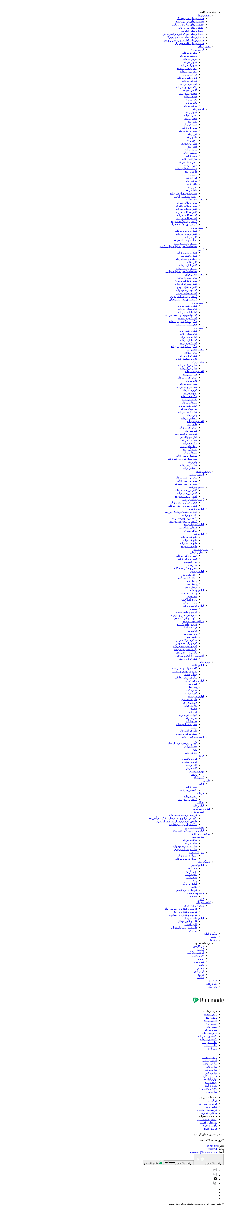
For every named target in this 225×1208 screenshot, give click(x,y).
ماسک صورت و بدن (186, 652)
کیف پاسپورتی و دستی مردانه (181, 315)
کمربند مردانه (190, 374)
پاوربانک (193, 930)
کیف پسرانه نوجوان (186, 290)
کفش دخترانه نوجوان (186, 287)
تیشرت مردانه (189, 52)
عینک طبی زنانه (188, 446)
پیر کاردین (198, 946)
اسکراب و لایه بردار (186, 640)
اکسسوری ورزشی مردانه (183, 521)
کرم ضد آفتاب (189, 627)
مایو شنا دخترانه (188, 543)
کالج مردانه (191, 237)
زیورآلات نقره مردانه (186, 858)
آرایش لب (192, 580)
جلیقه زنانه (191, 190)
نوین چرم (199, 961)
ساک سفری (190, 530)
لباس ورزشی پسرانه (186, 483)
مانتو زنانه (192, 137)
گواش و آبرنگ (189, 883)
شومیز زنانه (190, 118)
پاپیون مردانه (190, 393)
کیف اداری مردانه (187, 312)
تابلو (195, 749)
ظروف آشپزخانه (188, 730)
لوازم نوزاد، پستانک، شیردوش (188, 830)
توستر (194, 727)
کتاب (201, 899)
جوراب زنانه (190, 165)
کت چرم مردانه (188, 84)
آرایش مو (192, 583)
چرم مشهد (198, 955)
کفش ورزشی (196, 487)
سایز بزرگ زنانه (188, 368)
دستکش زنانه (190, 468)
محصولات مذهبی (194, 893)
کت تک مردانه (189, 80)
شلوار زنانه (191, 112)
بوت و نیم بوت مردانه (185, 243)
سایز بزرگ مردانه (187, 365)
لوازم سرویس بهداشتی (184, 671)
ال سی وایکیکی (195, 952)
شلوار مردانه (190, 62)
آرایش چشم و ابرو (187, 577)
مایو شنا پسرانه (189, 546)
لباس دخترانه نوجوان (186, 280)
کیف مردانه (197, 302)
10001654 (211, 1149)
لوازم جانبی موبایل (194, 918)
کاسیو (200, 968)
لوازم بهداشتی (196, 590)
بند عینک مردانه (189, 408)
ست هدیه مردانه (188, 383)
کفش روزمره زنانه (187, 252)
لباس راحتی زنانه (188, 130)
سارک (200, 977)
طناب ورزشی (189, 515)
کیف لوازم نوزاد (188, 355)
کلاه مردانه (191, 380)
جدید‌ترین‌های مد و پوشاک (190, 18)
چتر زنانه (192, 462)
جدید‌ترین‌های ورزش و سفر (189, 21)
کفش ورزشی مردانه (186, 490)
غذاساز (193, 708)
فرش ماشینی (189, 758)
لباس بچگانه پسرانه (186, 202)
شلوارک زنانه (190, 124)
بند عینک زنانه (190, 449)
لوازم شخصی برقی (193, 605)
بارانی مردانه (190, 105)
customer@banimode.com (203, 1152)
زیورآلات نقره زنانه (187, 855)
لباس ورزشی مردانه (186, 477)
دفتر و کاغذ (191, 874)
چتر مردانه (191, 415)
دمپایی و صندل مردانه (185, 240)
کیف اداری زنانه (188, 340)
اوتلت (214, 936)
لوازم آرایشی (197, 571)
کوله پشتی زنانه (188, 333)
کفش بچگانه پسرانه (186, 208)
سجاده (193, 896)
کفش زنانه (198, 249)
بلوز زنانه (192, 134)
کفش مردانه (197, 227)
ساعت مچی (197, 836)
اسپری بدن (191, 565)
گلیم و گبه (191, 765)
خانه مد (206, 780)
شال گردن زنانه (188, 465)
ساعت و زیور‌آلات (201, 833)
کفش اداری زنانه (188, 265)
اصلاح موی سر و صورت (184, 615)
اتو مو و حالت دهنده (186, 611)
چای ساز (192, 686)
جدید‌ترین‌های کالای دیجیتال (189, 43)
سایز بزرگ (198, 362)
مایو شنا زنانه (190, 540)
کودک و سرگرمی (201, 808)
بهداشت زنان (190, 602)
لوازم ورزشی (196, 508)
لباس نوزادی (190, 352)
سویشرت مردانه (188, 93)
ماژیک (194, 886)
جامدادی (192, 868)
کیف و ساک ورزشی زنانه (183, 502)
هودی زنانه (191, 177)
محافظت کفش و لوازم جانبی (181, 271)
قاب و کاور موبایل (187, 921)
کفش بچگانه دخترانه (186, 212)
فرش (201, 755)
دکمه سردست (189, 399)
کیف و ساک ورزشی (193, 499)
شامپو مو (192, 630)
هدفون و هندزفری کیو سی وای (180, 908)
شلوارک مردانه (189, 65)
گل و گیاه (199, 777)
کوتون (200, 949)
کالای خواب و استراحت (184, 668)
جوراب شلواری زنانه (186, 168)
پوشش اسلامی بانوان (185, 196)
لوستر (194, 774)
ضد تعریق (192, 596)
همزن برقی (191, 718)
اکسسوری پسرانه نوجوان (183, 296)
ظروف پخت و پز (188, 699)
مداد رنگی (191, 877)
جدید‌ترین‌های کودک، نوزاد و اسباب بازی (182, 34)
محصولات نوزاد (195, 349)
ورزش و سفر (203, 471)
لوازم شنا (199, 533)
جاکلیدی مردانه (189, 396)
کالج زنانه (192, 262)
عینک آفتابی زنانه (188, 427)
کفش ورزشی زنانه (187, 493)
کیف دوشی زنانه (188, 330)
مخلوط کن (191, 721)
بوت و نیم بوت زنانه (186, 268)
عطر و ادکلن (197, 552)
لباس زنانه (198, 109)
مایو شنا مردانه (189, 537)
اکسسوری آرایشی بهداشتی (189, 655)
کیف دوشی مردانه (187, 305)
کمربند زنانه (191, 430)
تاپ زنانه (192, 121)
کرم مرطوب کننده (187, 624)
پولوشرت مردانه (188, 55)
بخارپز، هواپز (190, 705)
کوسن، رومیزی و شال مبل (182, 743)
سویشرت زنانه (189, 174)
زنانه (201, 783)
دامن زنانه (191, 140)
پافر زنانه (192, 187)
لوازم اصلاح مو (189, 599)
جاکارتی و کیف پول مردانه (183, 321)
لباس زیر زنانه (189, 127)
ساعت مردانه (190, 840)
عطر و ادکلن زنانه (187, 558)
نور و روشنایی (196, 771)
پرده (195, 740)
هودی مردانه (190, 96)
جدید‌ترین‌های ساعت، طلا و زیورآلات (184, 37)
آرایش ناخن (191, 587)
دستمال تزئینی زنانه (186, 455)
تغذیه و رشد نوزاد (194, 827)
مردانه (200, 793)
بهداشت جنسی (189, 593)
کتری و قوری (190, 702)
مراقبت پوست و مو (193, 621)
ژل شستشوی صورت (185, 649)
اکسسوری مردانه (194, 371)
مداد (195, 880)
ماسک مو (192, 636)
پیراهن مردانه (190, 59)
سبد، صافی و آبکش (186, 733)
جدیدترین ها (204, 15)
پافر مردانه (191, 99)
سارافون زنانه (189, 159)
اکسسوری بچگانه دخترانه (183, 224)
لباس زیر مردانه (188, 71)
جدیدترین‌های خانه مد (192, 30)
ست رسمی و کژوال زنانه (183, 193)
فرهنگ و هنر (204, 861)
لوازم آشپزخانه (196, 696)
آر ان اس (199, 971)
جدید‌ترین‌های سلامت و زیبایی (188, 24)
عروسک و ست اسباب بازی (182, 815)
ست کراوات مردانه (186, 387)
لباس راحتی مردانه (187, 68)
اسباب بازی (197, 811)
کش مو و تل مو (189, 437)
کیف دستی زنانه (188, 337)
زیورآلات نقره (196, 852)
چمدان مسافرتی (188, 527)
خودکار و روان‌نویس (186, 890)
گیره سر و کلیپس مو (186, 433)
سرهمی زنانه (190, 152)
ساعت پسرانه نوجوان (185, 849)
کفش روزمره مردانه (186, 230)
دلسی (200, 965)
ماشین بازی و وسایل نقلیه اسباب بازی (176, 821)
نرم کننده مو (190, 633)
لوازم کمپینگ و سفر (193, 524)
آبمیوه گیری (191, 690)
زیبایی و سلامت (202, 549)
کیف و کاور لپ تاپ (186, 324)
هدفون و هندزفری (194, 905)
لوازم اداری (191, 871)
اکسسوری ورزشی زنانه (184, 518)
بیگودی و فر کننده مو (186, 618)
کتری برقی (191, 693)
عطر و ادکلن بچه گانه (185, 568)
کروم (201, 958)
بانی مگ (212, 986)
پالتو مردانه (191, 102)
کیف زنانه (198, 327)
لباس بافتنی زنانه (188, 162)
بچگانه (200, 802)
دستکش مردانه (189, 418)
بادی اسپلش (190, 562)
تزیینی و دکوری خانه (193, 736)
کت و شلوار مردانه (187, 77)
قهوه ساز (192, 683)
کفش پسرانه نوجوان (186, 283)
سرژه (201, 974)
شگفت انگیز (210, 933)
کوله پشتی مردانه (187, 308)
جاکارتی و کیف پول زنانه (184, 346)
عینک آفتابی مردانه (187, 377)
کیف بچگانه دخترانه (186, 218)
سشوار (193, 608)
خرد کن (193, 711)
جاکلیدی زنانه (190, 443)
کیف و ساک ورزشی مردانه (182, 505)
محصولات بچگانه (195, 199)
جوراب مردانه (189, 74)
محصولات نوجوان (194, 274)
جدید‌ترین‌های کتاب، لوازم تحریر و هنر (184, 40)
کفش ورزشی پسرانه (186, 496)
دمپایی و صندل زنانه (186, 258)
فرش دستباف (189, 761)
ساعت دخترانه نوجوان (185, 846)
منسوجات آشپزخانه (186, 724)
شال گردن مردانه (187, 412)
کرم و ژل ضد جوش (186, 643)
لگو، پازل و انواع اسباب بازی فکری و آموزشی (172, 818)
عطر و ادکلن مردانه (186, 555)
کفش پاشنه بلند (189, 255)
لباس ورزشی (196, 474)
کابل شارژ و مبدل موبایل (183, 927)
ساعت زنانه (190, 843)
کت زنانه (192, 146)
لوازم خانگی (197, 665)
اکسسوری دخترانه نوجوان (183, 299)
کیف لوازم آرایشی (187, 658)
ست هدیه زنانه (189, 440)
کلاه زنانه (192, 424)
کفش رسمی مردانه (186, 233)
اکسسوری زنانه (195, 421)
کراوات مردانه (189, 390)
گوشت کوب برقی (187, 715)
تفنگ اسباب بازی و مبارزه (183, 824)
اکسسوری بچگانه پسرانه (184, 221)
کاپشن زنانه (191, 171)
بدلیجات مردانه (189, 402)
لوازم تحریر (198, 865)
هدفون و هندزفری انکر (185, 911)
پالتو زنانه (192, 184)
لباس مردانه (197, 49)
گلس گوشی (190, 924)
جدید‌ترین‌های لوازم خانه (191, 27)
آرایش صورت (190, 574)
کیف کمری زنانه (188, 343)
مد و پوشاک (204, 46)
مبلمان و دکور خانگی (186, 677)
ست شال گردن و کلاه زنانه (182, 458)
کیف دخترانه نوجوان (186, 293)
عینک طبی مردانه (187, 405)
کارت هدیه (211, 983)
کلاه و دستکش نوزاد (186, 358)
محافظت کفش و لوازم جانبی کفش (178, 246)
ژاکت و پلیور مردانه (186, 87)
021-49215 (212, 1146)
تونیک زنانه (191, 155)
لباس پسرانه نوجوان (186, 277)
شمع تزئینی (191, 752)
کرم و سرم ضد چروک (185, 646)
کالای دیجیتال (203, 902)
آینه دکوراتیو (190, 746)
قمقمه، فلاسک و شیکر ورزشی (180, 512)
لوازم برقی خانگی (194, 680)
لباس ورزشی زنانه (187, 480)
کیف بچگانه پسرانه (187, 215)
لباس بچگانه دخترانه (186, 205)
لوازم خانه (205, 661)
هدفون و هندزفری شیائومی (182, 915)
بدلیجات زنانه (190, 452)
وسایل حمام (190, 674)
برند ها (213, 940)
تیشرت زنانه (190, 115)
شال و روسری (189, 143)
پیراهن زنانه (191, 149)
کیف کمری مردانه (187, 318)
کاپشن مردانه (190, 90)
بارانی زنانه (191, 180)
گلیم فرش (191, 768)
